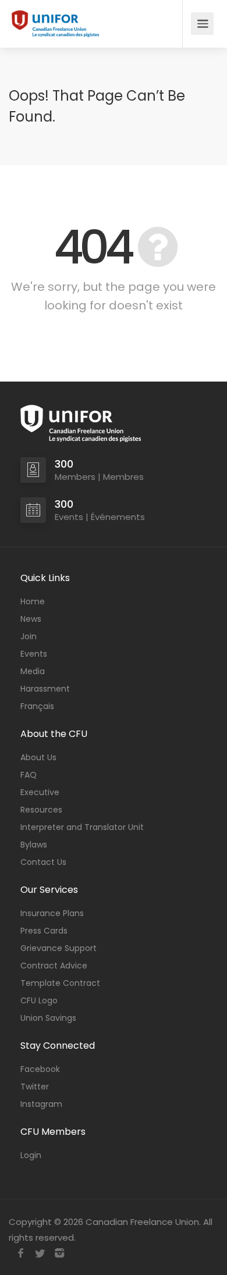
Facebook (40, 1069)
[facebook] (20, 1253)
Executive (39, 792)
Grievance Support (58, 948)
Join (28, 636)
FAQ (28, 775)
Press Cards (44, 930)
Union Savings (48, 1018)
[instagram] (59, 1253)
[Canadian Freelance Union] (55, 23)
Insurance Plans (52, 913)
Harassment (45, 689)
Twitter (34, 1086)
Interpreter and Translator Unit (82, 827)
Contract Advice (53, 965)
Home (32, 601)
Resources (41, 809)
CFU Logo (39, 1000)
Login (30, 1155)
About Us (38, 757)
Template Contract (60, 983)
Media (32, 671)
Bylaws (33, 844)
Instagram (41, 1104)
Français (37, 706)
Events (33, 654)
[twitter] (40, 1253)
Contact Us (43, 862)
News (30, 619)
